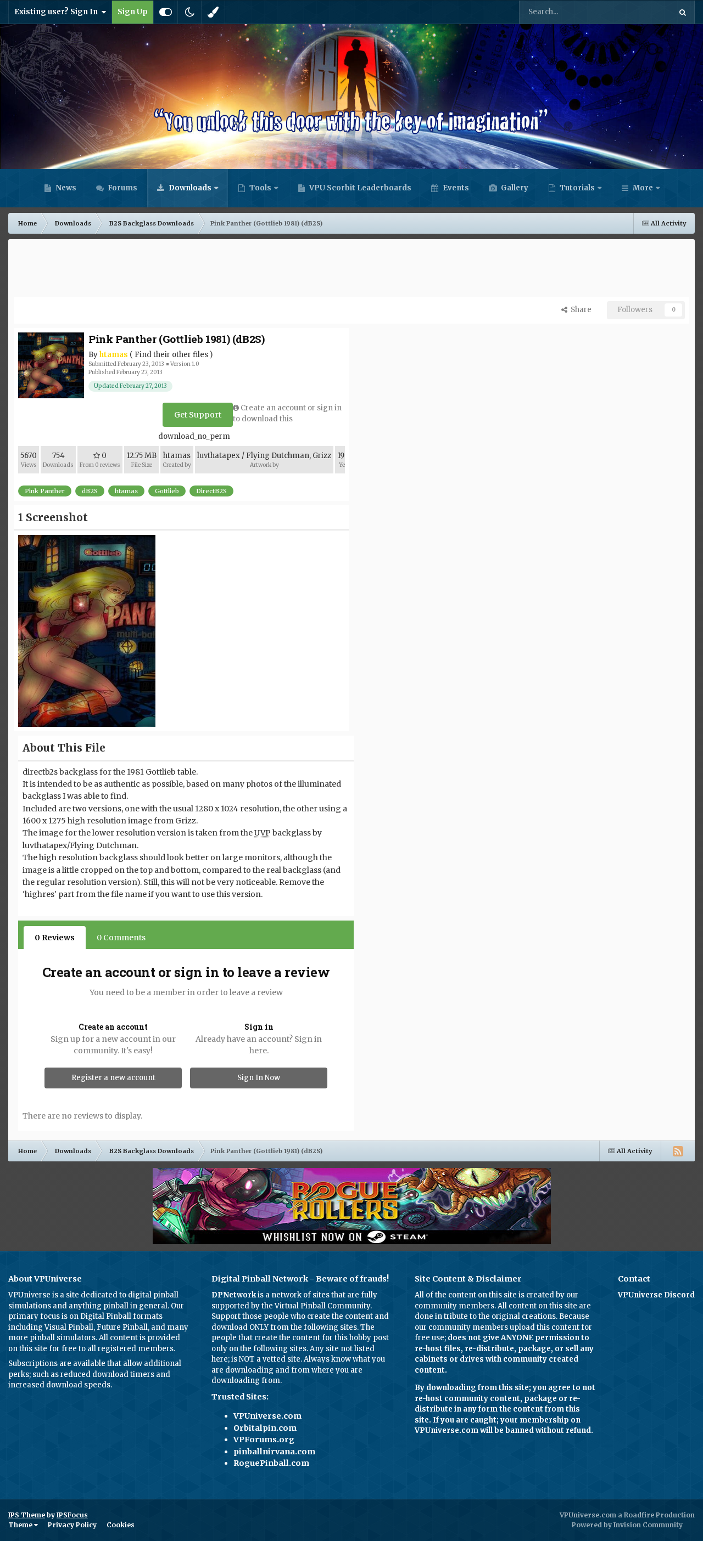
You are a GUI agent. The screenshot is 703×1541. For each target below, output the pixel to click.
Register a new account (113, 1077)
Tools (260, 188)
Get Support (197, 415)
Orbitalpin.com (265, 1428)
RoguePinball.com (271, 1463)
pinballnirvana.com (274, 1452)
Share (579, 309)
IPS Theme (26, 1515)
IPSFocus (72, 1515)
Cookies (121, 1525)
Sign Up (133, 11)
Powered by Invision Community (627, 1525)
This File (641, 12)
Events (455, 188)
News (65, 188)
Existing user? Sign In (57, 11)
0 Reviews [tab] (55, 937)
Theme (21, 1525)
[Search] (682, 12)
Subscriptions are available (56, 1363)
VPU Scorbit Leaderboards (359, 188)
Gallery (513, 188)
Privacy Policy (72, 1525)
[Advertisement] (351, 269)
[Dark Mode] (189, 12)
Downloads (189, 188)
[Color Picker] (213, 12)
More (643, 188)
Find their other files (171, 354)
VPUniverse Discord (656, 1295)
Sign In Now (258, 1077)
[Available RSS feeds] (678, 1151)
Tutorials (576, 188)
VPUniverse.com (267, 1416)
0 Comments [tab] (121, 937)
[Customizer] (165, 12)
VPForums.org (263, 1439)
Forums (121, 188)
